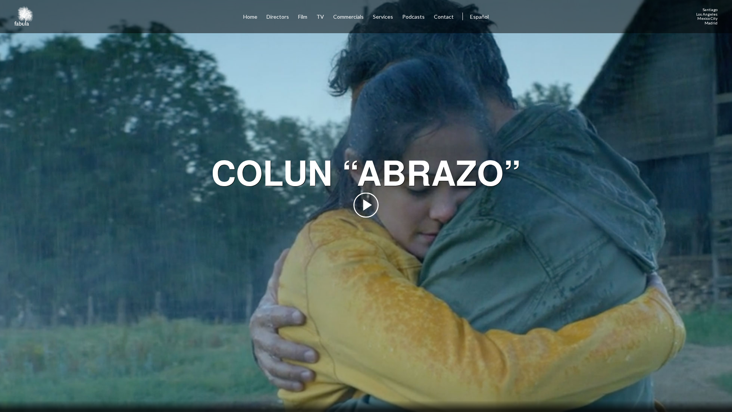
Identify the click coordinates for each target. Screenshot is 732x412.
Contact (444, 16)
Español (479, 16)
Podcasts (413, 16)
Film (302, 16)
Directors (277, 16)
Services (383, 16)
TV (320, 16)
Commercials (348, 16)
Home (250, 16)
